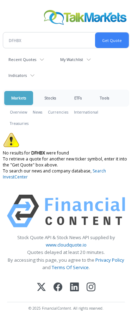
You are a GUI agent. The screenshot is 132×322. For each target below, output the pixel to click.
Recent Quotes (22, 59)
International (86, 112)
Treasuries (19, 123)
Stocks (50, 98)
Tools (104, 98)
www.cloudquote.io (66, 245)
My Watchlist (71, 59)
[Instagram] (91, 288)
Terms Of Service (70, 267)
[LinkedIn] (74, 288)
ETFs (78, 98)
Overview (18, 112)
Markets (18, 98)
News (37, 112)
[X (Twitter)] (41, 288)
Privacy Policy (109, 260)
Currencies (58, 112)
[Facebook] (58, 288)
